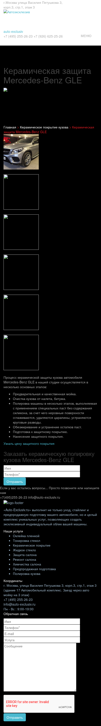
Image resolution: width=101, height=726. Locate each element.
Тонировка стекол (26, 540)
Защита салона (25, 554)
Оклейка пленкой (26, 535)
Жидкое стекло (24, 550)
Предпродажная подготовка (34, 568)
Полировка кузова (26, 573)
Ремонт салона (24, 559)
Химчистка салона (27, 564)
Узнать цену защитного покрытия (29, 443)
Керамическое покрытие (31, 545)
